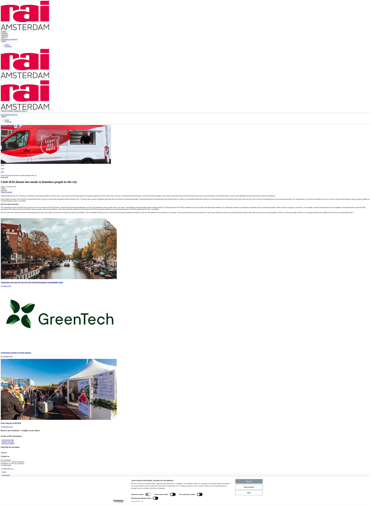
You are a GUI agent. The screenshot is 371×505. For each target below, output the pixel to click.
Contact (6, 114)
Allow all (249, 481)
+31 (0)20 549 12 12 (7, 468)
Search (15, 114)
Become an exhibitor (8, 443)
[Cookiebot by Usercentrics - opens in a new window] (118, 501)
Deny (249, 492)
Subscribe (4, 452)
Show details (135, 501)
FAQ (2, 114)
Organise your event (8, 441)
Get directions (6, 475)
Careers (11, 114)
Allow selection (249, 487)
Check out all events (8, 440)
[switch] (173, 494)
